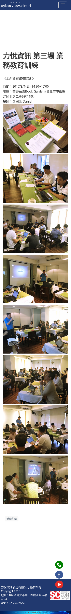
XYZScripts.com (51, 612)
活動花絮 (12, 518)
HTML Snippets (20, 612)
